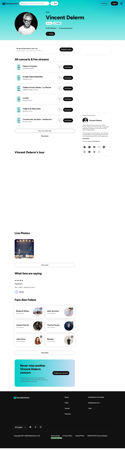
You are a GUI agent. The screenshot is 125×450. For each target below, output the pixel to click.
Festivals (67, 414)
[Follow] (41, 308)
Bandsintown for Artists (96, 397)
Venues (67, 408)
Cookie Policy (79, 436)
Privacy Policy (67, 436)
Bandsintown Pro (94, 403)
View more (44, 265)
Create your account (61, 373)
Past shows (44, 136)
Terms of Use (55, 436)
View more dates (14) (44, 131)
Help (90, 408)
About (67, 397)
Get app (104, 3)
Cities (67, 403)
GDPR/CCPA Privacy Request (97, 436)
